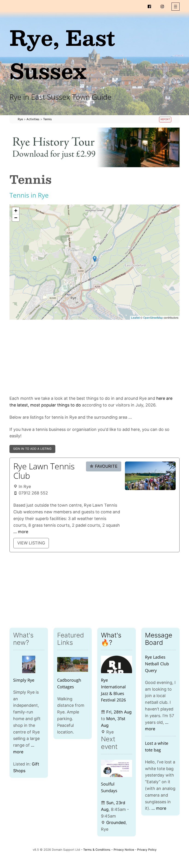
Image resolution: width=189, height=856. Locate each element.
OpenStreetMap (153, 317)
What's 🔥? (111, 638)
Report (165, 119)
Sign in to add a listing (32, 448)
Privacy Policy (147, 849)
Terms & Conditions (96, 849)
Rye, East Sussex (62, 54)
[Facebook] (149, 6)
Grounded (116, 822)
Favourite (103, 466)
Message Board (158, 638)
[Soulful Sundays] (116, 768)
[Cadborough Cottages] (72, 664)
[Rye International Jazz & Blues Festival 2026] (116, 664)
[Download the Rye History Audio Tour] (94, 147)
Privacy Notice (124, 849)
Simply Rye (23, 680)
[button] (175, 7)
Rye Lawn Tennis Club (44, 471)
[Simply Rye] (28, 664)
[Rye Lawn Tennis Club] (150, 476)
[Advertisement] (94, 357)
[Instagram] (162, 6)
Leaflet (135, 317)
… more (20, 531)
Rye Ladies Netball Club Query (157, 663)
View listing (31, 542)
